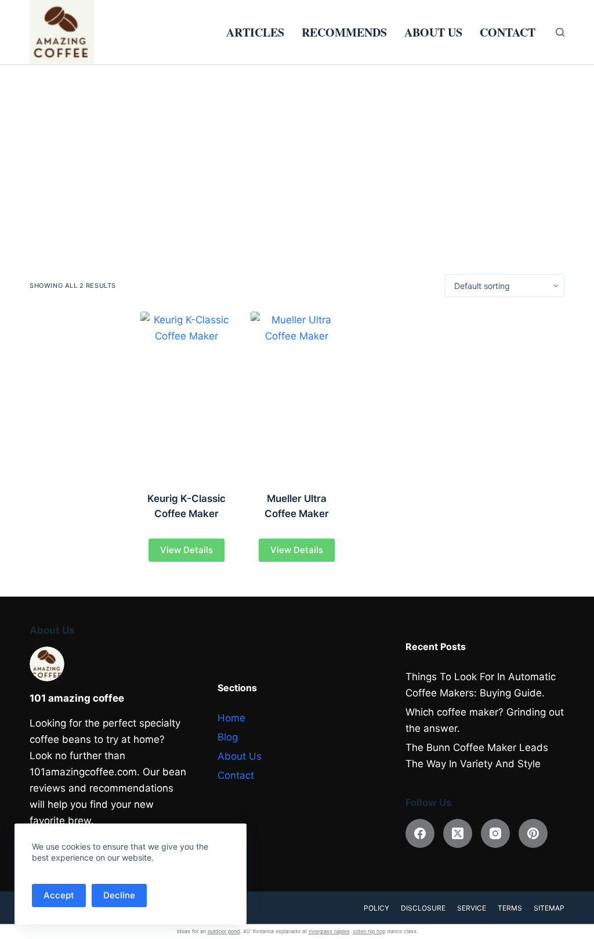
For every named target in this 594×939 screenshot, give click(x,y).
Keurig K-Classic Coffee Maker (186, 506)
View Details (186, 549)
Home (231, 718)
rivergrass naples (329, 931)
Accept (59, 895)
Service (471, 908)
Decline (119, 895)
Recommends (344, 32)
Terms (510, 908)
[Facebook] (419, 833)
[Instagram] (495, 833)
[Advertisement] (297, 152)
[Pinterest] (533, 833)
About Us (433, 32)
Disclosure (423, 908)
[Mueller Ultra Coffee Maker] (297, 394)
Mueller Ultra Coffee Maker (297, 506)
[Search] (560, 32)
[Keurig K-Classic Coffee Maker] (186, 394)
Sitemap (549, 908)
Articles (255, 32)
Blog (228, 737)
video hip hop (369, 931)
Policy (376, 908)
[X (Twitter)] (457, 833)
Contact (507, 32)
